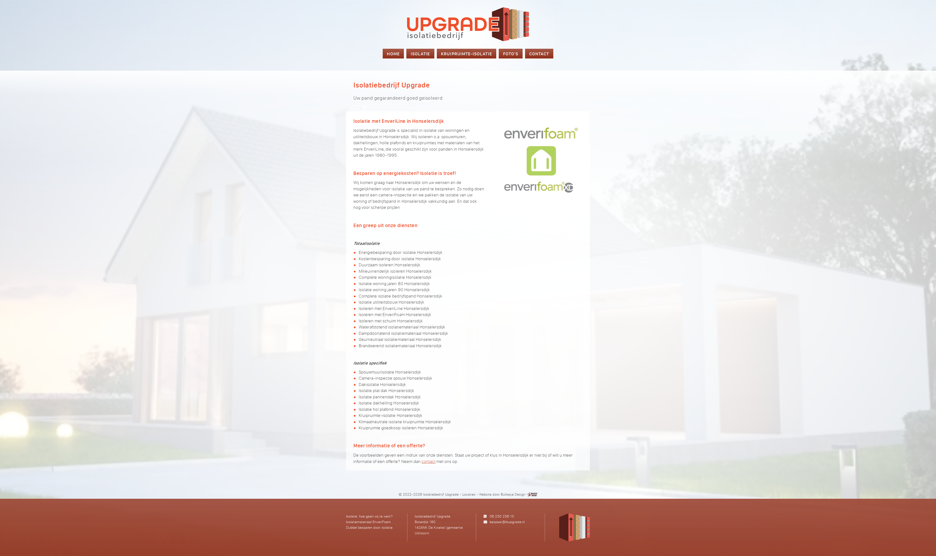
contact (429, 461)
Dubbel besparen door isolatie (369, 527)
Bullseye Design (513, 494)
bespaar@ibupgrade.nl (507, 521)
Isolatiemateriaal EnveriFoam (368, 521)
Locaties (469, 494)
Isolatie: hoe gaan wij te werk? (369, 516)
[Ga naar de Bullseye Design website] (532, 494)
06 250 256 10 (502, 516)
